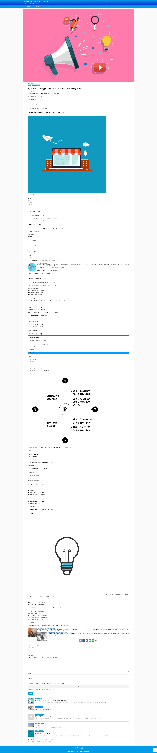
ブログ (48, 6)
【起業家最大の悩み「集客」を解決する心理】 (47, 628)
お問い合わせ (38, 6)
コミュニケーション (32, 647)
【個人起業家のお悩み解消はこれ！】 (43, 709)
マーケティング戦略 (35, 645)
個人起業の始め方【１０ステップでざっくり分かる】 (42, 739)
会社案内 (28, 6)
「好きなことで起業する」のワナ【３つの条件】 (41, 741)
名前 (29, 673)
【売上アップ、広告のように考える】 (43, 717)
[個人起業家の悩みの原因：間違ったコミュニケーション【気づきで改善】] (90, 640)
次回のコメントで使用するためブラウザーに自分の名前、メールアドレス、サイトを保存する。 (47, 683)
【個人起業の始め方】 (42, 263)
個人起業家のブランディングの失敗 (42, 733)
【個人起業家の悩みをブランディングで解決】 (57, 632)
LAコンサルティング (30, 3)
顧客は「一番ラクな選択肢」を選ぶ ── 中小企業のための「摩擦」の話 (50, 700)
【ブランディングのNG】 (40, 725)
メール (30, 678)
